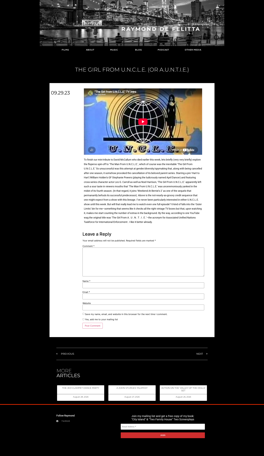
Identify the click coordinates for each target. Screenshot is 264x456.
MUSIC (114, 49)
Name (86, 281)
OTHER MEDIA (193, 49)
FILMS (65, 49)
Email (86, 292)
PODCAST (163, 49)
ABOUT (90, 49)
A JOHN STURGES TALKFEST (132, 388)
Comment (88, 246)
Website (86, 303)
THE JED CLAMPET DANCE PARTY (80, 388)
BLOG (138, 49)
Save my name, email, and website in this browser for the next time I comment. (126, 314)
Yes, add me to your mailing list (101, 319)
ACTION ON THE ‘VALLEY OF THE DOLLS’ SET (183, 389)
